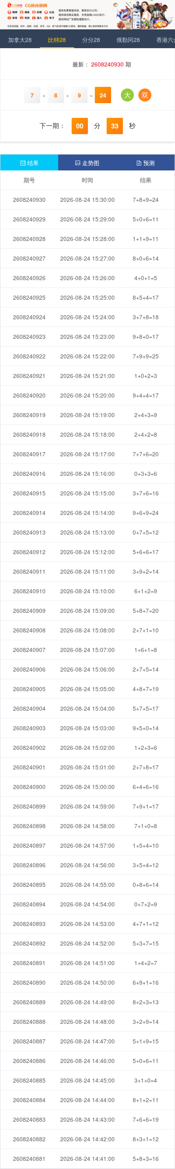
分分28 (91, 39)
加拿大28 (20, 39)
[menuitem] (20, 38)
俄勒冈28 (128, 39)
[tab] (29, 162)
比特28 (57, 39)
